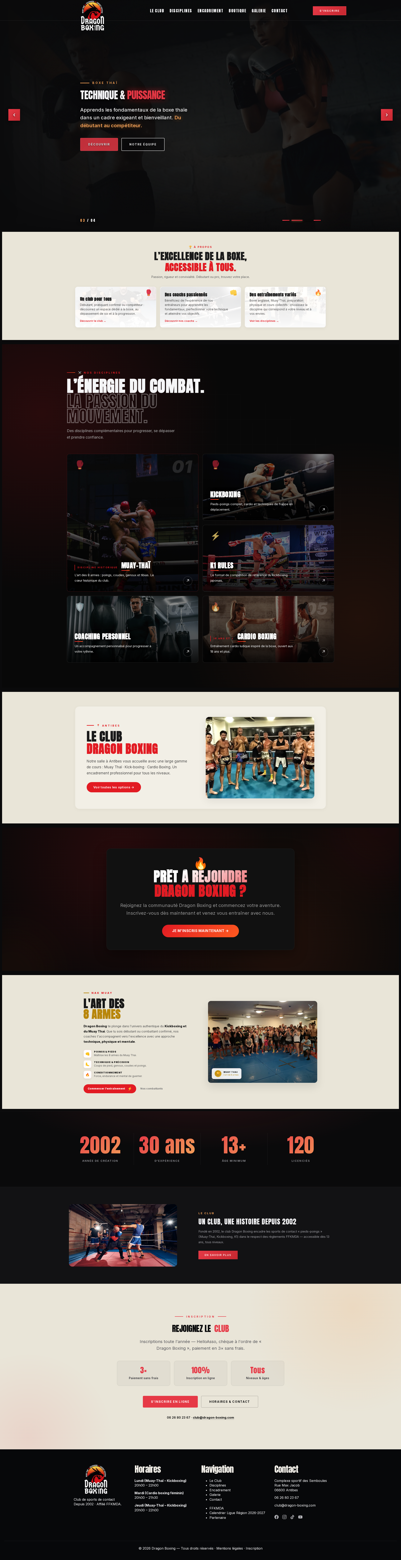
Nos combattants (151, 1088)
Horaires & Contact (229, 1401)
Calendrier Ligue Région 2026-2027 (237, 1513)
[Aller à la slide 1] (285, 220)
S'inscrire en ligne (170, 1401)
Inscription (254, 1548)
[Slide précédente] (14, 115)
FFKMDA (216, 1508)
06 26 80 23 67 (179, 1417)
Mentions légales (229, 1548)
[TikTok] (292, 1517)
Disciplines (181, 11)
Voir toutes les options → (113, 787)
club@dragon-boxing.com (213, 1417)
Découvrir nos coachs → (181, 320)
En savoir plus (157, 143)
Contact (280, 11)
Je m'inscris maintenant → (200, 931)
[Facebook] (276, 1517)
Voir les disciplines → (264, 320)
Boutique (237, 11)
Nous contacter (105, 143)
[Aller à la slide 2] (295, 220)
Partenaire (217, 1518)
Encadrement (210, 11)
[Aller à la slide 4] (315, 220)
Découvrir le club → (93, 320)
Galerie (259, 11)
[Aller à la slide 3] (304, 220)
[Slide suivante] (387, 115)
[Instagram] (284, 1517)
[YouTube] (300, 1517)
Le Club (157, 11)
